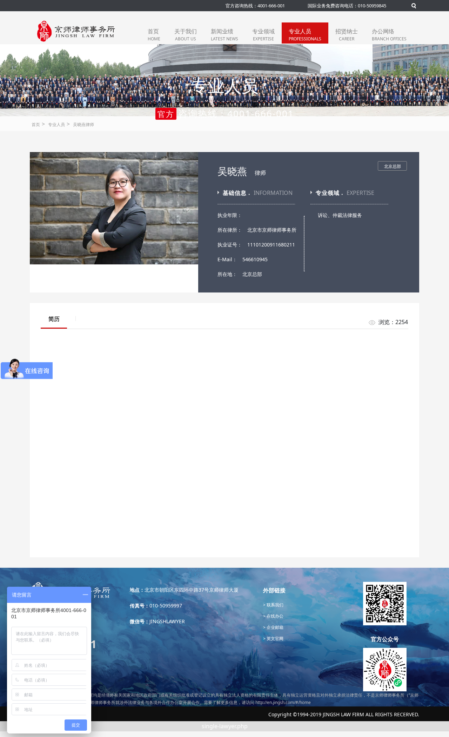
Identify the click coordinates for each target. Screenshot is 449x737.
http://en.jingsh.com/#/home (283, 702)
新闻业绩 (224, 34)
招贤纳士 (346, 34)
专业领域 (263, 34)
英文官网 (274, 638)
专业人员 (305, 34)
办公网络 (389, 34)
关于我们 (185, 34)
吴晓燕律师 (83, 124)
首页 (154, 34)
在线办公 (274, 616)
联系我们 (274, 605)
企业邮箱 (274, 627)
